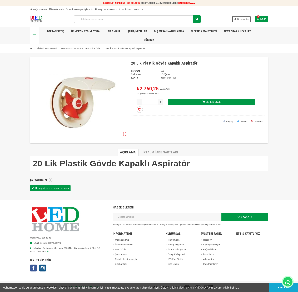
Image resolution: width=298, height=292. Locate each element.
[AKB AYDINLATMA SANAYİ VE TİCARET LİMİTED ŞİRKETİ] (36, 19)
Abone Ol (246, 217)
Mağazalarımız (38, 9)
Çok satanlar (121, 254)
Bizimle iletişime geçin (126, 259)
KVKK (198, 287)
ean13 (134, 77)
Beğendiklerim (210, 249)
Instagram (42, 268)
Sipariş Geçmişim (211, 244)
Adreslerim (208, 259)
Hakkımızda (58, 9)
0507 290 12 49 (135, 9)
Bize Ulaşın (111, 9)
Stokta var (136, 74)
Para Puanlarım (210, 264)
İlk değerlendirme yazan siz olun (50, 188)
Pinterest (259, 121)
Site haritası (121, 264)
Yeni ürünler (121, 249)
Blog (99, 9)
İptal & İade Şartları (177, 249)
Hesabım (207, 240)
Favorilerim (208, 254)
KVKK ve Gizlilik (175, 259)
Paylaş (229, 121)
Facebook (33, 268)
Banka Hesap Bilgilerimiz (79, 9)
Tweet (244, 121)
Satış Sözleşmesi (176, 254)
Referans (135, 71)
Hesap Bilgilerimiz (176, 244)
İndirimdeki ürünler (124, 244)
